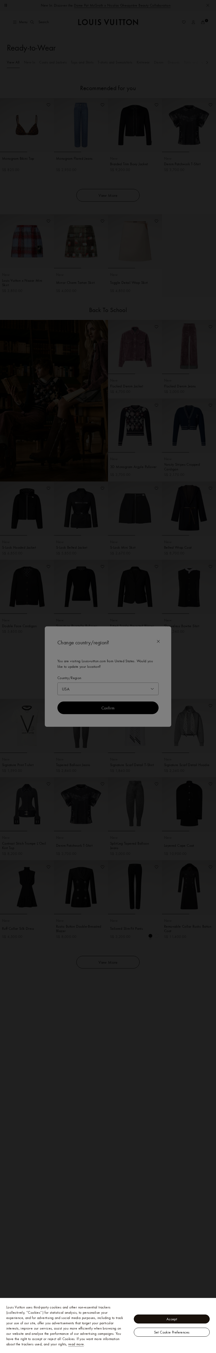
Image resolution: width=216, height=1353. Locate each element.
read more (76, 1344)
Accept (171, 1319)
